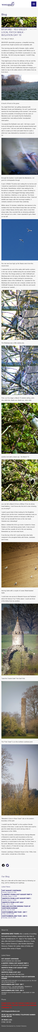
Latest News (5, 887)
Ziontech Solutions (21, 1026)
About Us (4, 930)
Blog (4, 14)
